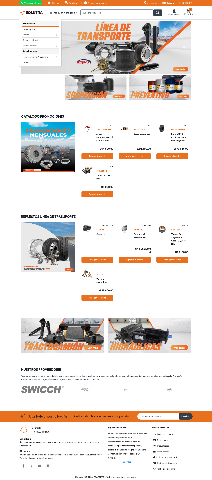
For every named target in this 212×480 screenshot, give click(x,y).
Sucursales (152, 3)
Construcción (30, 51)
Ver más (127, 461)
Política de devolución (167, 463)
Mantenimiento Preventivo (35, 56)
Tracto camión (30, 45)
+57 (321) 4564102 (44, 432)
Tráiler (26, 34)
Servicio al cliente (165, 434)
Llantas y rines (29, 29)
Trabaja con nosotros (97, 3)
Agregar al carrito (97, 156)
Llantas (26, 62)
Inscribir (185, 416)
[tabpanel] (106, 47)
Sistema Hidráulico (31, 40)
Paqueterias (163, 445)
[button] (169, 3)
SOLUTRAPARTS (96, 477)
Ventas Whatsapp (32, 3)
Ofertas (55, 3)
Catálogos (73, 3)
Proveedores (163, 451)
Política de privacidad (166, 457)
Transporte (29, 23)
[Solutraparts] (31, 12)
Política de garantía (166, 468)
